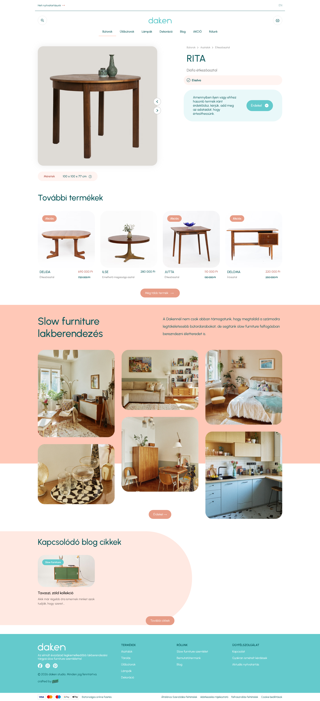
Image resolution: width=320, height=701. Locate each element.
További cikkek (160, 620)
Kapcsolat (238, 651)
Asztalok (126, 651)
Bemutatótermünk (189, 658)
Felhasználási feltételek (244, 697)
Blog (183, 31)
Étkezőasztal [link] (222, 47)
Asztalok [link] (205, 47)
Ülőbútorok (127, 31)
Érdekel (256, 105)
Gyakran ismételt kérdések (249, 658)
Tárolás (126, 658)
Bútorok (107, 31)
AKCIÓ (197, 31)
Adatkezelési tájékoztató (214, 697)
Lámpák (147, 31)
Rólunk (213, 31)
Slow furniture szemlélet (192, 651)
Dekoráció (166, 31)
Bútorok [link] (191, 47)
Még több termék (157, 293)
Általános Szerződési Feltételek (179, 697)
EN (280, 5)
